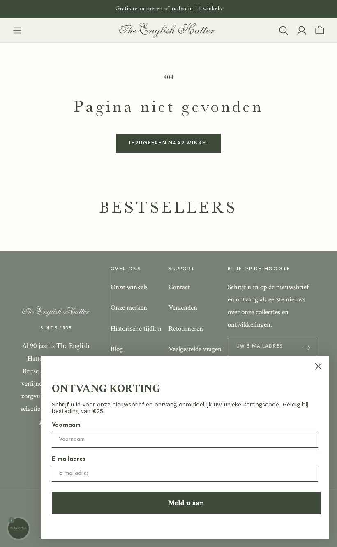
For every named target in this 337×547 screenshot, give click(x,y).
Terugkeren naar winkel (168, 143)
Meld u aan (186, 503)
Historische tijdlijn (136, 328)
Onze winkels (129, 287)
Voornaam (66, 425)
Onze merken (129, 307)
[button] (17, 30)
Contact (179, 287)
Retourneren (185, 328)
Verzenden (182, 307)
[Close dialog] (318, 366)
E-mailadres (68, 459)
